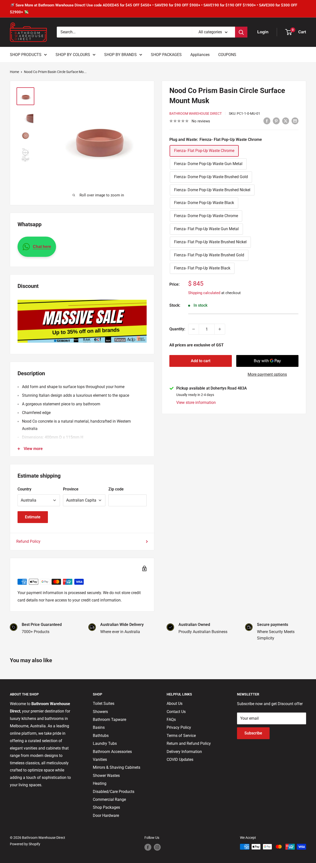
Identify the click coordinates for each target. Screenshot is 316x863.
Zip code (116, 489)
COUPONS (227, 54)
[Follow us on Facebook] (147, 847)
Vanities (100, 759)
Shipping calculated (204, 293)
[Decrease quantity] (193, 329)
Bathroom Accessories (112, 751)
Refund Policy (28, 541)
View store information (196, 402)
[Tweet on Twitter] (285, 120)
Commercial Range (109, 799)
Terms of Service (181, 735)
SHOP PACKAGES (166, 54)
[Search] (241, 32)
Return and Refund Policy (189, 743)
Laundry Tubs (105, 743)
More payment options (267, 374)
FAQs (171, 719)
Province (71, 489)
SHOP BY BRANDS (120, 54)
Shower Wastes (106, 775)
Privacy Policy (179, 727)
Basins (99, 727)
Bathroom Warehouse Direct (195, 113)
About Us (174, 703)
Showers (100, 711)
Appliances (200, 54)
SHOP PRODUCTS (25, 54)
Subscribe (253, 733)
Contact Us (176, 711)
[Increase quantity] (220, 329)
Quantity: (177, 329)
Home (14, 72)
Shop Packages (106, 807)
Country (24, 489)
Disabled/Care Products (113, 791)
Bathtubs (101, 735)
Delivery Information (184, 751)
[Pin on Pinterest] (276, 120)
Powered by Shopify (25, 844)
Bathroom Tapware (109, 719)
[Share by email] (295, 120)
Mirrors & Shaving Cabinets (116, 767)
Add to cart (200, 360)
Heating (99, 783)
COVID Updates (180, 759)
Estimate (32, 517)
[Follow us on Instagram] (157, 847)
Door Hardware (106, 815)
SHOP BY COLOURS (73, 54)
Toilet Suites (103, 703)
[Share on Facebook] (266, 120)
